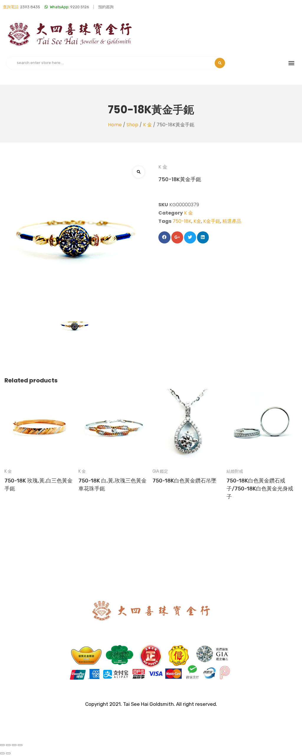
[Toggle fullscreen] (14, 745)
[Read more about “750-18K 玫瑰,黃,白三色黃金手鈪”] (40, 417)
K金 (197, 221)
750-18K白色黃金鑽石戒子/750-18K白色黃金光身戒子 (259, 488)
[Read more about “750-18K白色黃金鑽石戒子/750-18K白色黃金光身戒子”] (262, 417)
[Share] (8, 745)
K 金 (147, 124)
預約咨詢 (106, 7)
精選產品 (231, 221)
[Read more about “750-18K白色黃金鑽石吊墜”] (188, 417)
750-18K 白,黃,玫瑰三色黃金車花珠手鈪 (112, 484)
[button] (291, 63)
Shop (132, 124)
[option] (40, 445)
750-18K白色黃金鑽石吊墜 (184, 480)
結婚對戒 (234, 471)
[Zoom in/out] (20, 745)
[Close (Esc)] (2, 745)
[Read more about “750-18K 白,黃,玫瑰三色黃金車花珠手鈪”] (114, 417)
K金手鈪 (211, 221)
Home (115, 124)
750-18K (182, 221)
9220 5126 (69, 7)
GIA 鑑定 (160, 471)
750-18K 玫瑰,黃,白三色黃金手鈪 (38, 484)
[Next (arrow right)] (8, 753)
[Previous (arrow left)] (2, 753)
